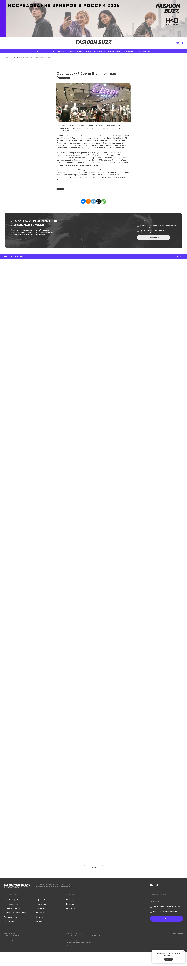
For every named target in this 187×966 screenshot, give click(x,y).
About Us (39, 917)
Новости (40, 51)
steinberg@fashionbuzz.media (12, 942)
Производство (144, 51)
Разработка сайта (178, 933)
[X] (98, 201)
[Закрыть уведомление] (184, 952)
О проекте (40, 899)
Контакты (70, 908)
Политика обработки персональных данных (78, 942)
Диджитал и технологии (95, 51)
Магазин (39, 921)
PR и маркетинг (130, 51)
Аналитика (62, 51)
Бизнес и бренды (76, 51)
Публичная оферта (71, 940)
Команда (70, 899)
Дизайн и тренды (114, 51)
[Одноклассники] (88, 201)
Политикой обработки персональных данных (167, 907)
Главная (6, 57)
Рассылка (39, 913)
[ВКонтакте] (83, 201)
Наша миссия (41, 904)
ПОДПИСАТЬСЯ (153, 237)
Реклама (70, 904)
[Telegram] (93, 201)
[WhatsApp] (103, 201)
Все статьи (51, 51)
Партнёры (40, 908)
